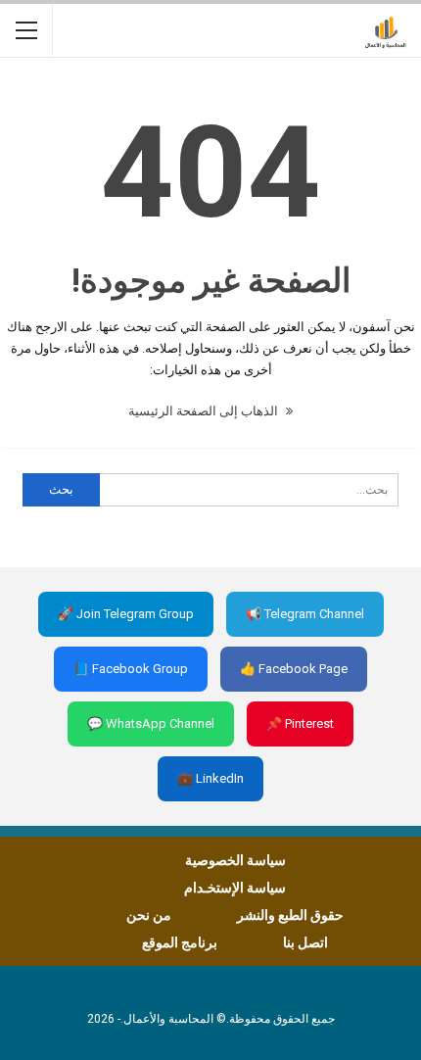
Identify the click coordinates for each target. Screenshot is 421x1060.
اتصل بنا (305, 942)
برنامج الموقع (179, 942)
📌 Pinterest (300, 723)
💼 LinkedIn (210, 778)
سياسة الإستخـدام (235, 887)
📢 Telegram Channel (305, 613)
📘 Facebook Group (130, 668)
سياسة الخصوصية (235, 860)
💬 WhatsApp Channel (150, 723)
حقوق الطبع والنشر (290, 915)
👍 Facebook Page (294, 668)
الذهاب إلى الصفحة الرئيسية (204, 411)
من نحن (148, 915)
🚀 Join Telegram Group (126, 613)
